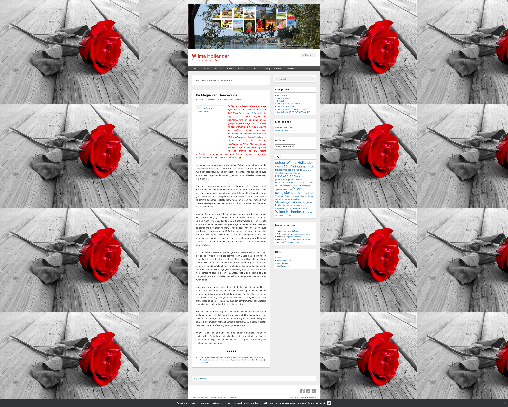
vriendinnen (245, 360)
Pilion (256, 68)
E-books (230, 68)
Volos (298, 205)
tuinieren (297, 196)
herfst (310, 182)
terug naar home (199, 378)
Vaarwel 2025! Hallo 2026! (300, 239)
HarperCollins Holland (285, 182)
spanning (236, 360)
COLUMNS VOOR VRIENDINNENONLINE (293, 112)
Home (196, 68)
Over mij (266, 68)
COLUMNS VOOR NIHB (286, 106)
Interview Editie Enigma (284, 127)
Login (279, 257)
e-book (281, 173)
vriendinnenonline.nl (293, 208)
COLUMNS (281, 101)
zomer (287, 215)
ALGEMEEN (282, 95)
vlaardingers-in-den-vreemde (293, 203)
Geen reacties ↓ (236, 99)
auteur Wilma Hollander (294, 162)
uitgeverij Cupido (306, 196)
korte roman (219, 360)
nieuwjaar (306, 185)
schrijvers (294, 193)
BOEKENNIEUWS (211, 357)
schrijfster (282, 192)
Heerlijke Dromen (302, 183)
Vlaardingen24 (285, 202)
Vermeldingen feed (284, 260)
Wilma (225, 99)
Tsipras (287, 196)
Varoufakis (287, 199)
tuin (292, 195)
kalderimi (289, 185)
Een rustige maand (292, 242)
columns (301, 166)
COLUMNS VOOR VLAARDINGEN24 (291, 109)
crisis (308, 167)
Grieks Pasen (295, 179)
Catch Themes (310, 398)
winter (305, 212)
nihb (312, 186)
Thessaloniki (279, 196)
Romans (218, 68)
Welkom (207, 68)
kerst (295, 185)
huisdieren (280, 185)
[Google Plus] (308, 391)
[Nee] (504, 403)
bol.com (226, 157)
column (290, 166)
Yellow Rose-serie (257, 360)
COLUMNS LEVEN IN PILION (288, 103)
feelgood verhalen (207, 360)
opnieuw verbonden (283, 189)
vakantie (279, 198)
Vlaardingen (296, 198)
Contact (277, 68)
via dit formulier (254, 112)
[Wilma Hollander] (254, 47)
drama (259, 357)
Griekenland (285, 175)
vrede (303, 205)
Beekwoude (231, 357)
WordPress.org (283, 266)
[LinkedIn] (314, 391)
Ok (329, 402)
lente (300, 186)
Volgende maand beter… (302, 234)
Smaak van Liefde (306, 193)
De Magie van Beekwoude (216, 95)
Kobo (235, 157)
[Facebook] (302, 391)
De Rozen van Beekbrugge (294, 168)
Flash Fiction (243, 68)
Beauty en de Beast (291, 231)
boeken (279, 166)
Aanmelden (290, 68)
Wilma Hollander (210, 55)
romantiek (228, 360)
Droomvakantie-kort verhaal (285, 130)
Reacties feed (282, 263)
